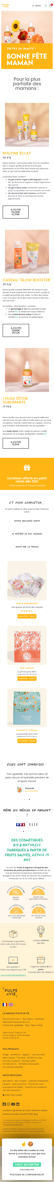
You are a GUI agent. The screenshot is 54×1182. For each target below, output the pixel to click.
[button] (16, 212)
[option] (10, 1004)
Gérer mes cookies (13, 1095)
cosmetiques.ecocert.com (13, 1125)
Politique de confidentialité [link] (27, 1174)
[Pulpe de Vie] (5, 6)
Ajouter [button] (27, 678)
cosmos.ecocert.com (37, 1131)
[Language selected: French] (26, 1005)
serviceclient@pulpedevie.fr (13, 975)
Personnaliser (27, 1169)
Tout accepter (27, 1164)
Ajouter (27, 616)
